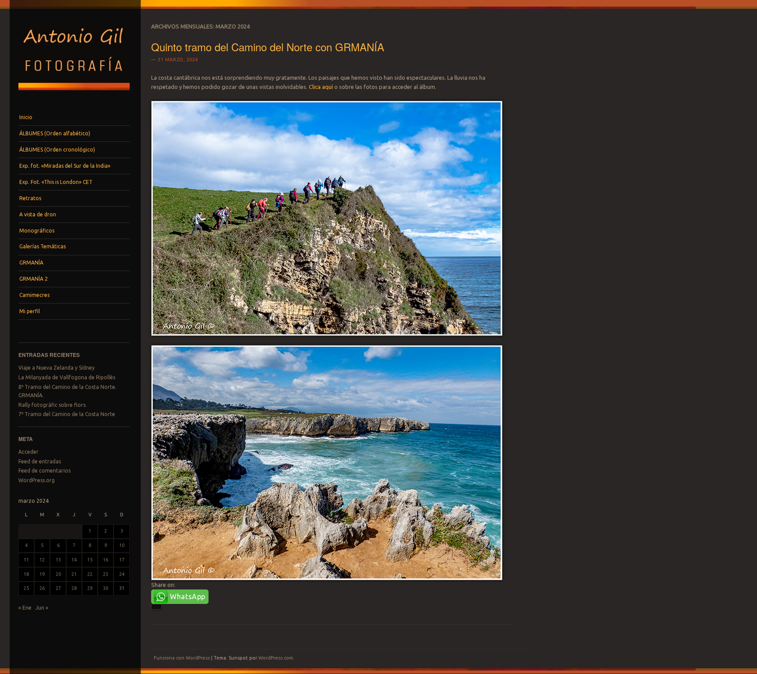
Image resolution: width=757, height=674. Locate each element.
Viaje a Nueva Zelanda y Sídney (56, 368)
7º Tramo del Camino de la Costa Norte (66, 414)
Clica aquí (321, 87)
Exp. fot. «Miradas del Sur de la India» (64, 166)
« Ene (25, 607)
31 (121, 588)
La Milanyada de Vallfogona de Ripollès (66, 377)
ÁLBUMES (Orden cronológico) (57, 149)
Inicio (25, 117)
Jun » (41, 607)
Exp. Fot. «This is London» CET (55, 182)
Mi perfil (29, 311)
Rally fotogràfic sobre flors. (52, 405)
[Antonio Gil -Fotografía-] (74, 93)
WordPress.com (275, 657)
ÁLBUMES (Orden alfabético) (54, 133)
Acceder (28, 452)
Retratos (30, 198)
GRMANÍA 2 (33, 279)
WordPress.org (36, 480)
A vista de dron (37, 214)
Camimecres (34, 295)
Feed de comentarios (44, 470)
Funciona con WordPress (182, 657)
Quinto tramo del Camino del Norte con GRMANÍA (267, 46)
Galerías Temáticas (42, 246)
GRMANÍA (31, 262)
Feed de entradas (39, 461)
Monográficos (36, 230)
